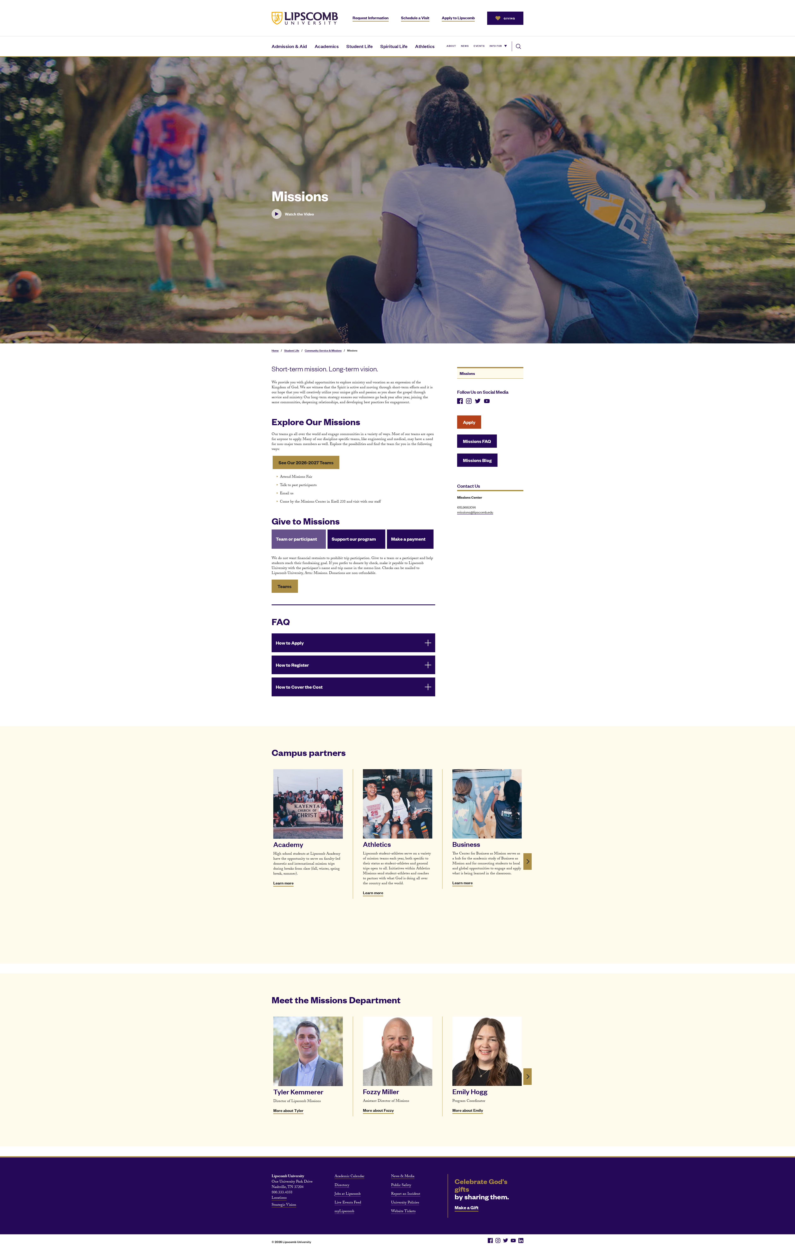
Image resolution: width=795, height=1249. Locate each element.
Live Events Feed (348, 1203)
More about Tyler (288, 1110)
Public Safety (401, 1185)
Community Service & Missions (323, 350)
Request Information (371, 17)
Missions (467, 373)
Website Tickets (403, 1211)
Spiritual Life (393, 46)
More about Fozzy (378, 1110)
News (465, 45)
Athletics (425, 46)
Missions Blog (477, 460)
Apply (469, 422)
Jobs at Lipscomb (348, 1194)
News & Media (402, 1176)
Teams (284, 586)
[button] (300, 214)
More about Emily (467, 1110)
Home (275, 350)
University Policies (405, 1203)
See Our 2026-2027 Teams (306, 462)
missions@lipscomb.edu (475, 512)
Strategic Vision (284, 1205)
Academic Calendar (349, 1176)
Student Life (359, 46)
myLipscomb (344, 1211)
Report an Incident (405, 1194)
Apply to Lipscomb (458, 17)
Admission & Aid (289, 46)
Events (479, 45)
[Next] (527, 861)
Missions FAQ (477, 441)
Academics (327, 46)
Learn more (283, 883)
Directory (342, 1185)
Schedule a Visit (415, 17)
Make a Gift (466, 1207)
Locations (279, 1198)
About (451, 45)
